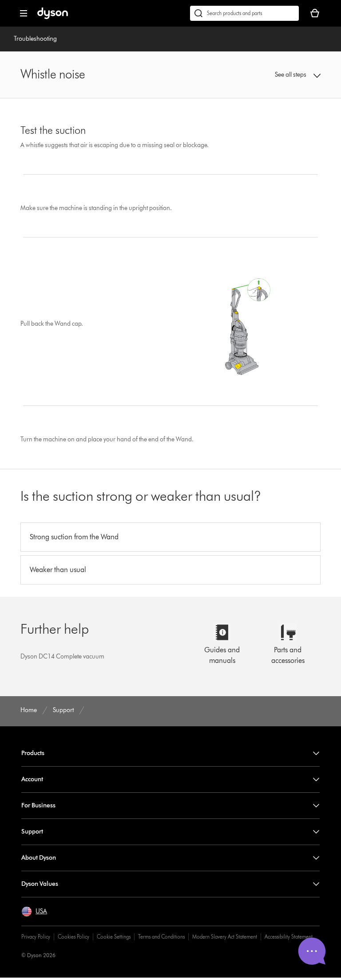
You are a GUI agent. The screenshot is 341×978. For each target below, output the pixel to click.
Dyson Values (39, 884)
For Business (38, 805)
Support (32, 831)
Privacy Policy (35, 936)
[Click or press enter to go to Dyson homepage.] (52, 17)
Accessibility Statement (289, 936)
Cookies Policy (73, 936)
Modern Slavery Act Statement (224, 936)
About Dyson (38, 857)
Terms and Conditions (161, 936)
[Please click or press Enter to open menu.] (23, 13)
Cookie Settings (114, 936)
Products (32, 753)
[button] (293, 75)
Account (32, 779)
